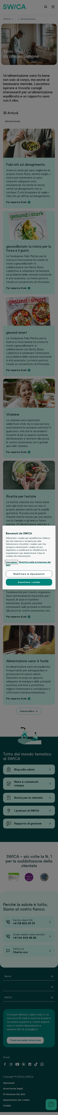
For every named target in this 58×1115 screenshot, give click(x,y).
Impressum (11, 562)
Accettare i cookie (29, 582)
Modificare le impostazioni (29, 574)
